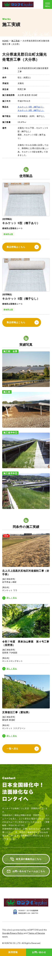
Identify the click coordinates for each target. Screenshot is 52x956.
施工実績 (15, 41)
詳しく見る (12, 598)
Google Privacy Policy (12, 933)
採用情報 (13, 952)
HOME (5, 41)
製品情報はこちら (16, 247)
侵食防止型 (8, 234)
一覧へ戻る (12, 748)
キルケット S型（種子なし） (31, 110)
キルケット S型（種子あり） (31, 107)
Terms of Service (36, 933)
